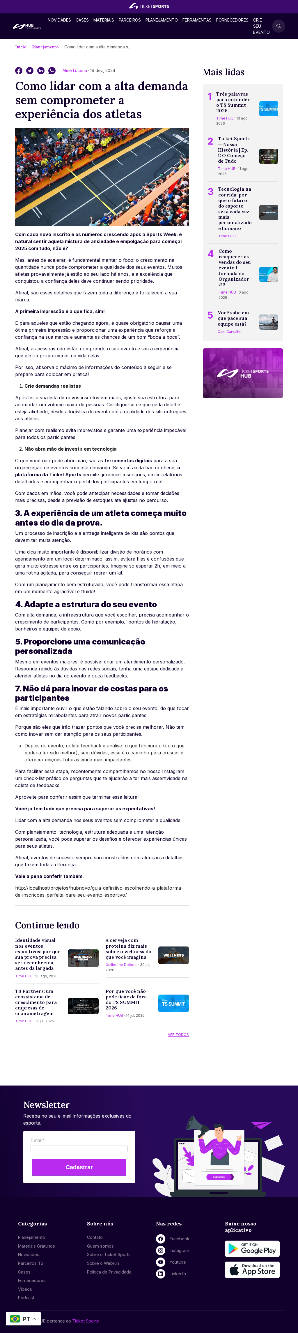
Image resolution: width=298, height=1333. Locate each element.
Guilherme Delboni (121, 965)
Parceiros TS (30, 1263)
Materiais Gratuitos (36, 1246)
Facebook (179, 1238)
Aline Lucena (75, 70)
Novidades (59, 19)
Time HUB (24, 976)
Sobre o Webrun (103, 1263)
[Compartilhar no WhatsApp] (52, 70)
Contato (95, 1237)
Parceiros (130, 19)
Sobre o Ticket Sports (109, 1254)
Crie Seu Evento (261, 26)
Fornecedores (232, 19)
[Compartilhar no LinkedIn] (41, 70)
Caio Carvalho (230, 331)
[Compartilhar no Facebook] (19, 70)
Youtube (178, 1262)
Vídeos (25, 1289)
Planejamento (162, 19)
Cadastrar (79, 1167)
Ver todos (178, 1034)
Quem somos (100, 1246)
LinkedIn (178, 1273)
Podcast (26, 1297)
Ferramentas (197, 19)
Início (20, 47)
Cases (82, 19)
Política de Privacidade (109, 1271)
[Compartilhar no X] (30, 70)
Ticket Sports (85, 1320)
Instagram (179, 1250)
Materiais (103, 19)
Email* (37, 1140)
